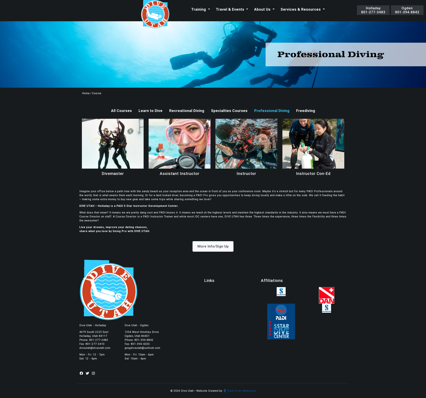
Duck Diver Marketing (241, 390)
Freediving (305, 111)
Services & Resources (301, 9)
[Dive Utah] (155, 14)
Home (86, 93)
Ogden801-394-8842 (407, 10)
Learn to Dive (151, 111)
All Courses (121, 111)
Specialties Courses (229, 111)
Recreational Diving (186, 111)
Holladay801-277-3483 (373, 10)
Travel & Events (230, 9)
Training (199, 9)
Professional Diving (272, 111)
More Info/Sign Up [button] (213, 246)
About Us (263, 9)
